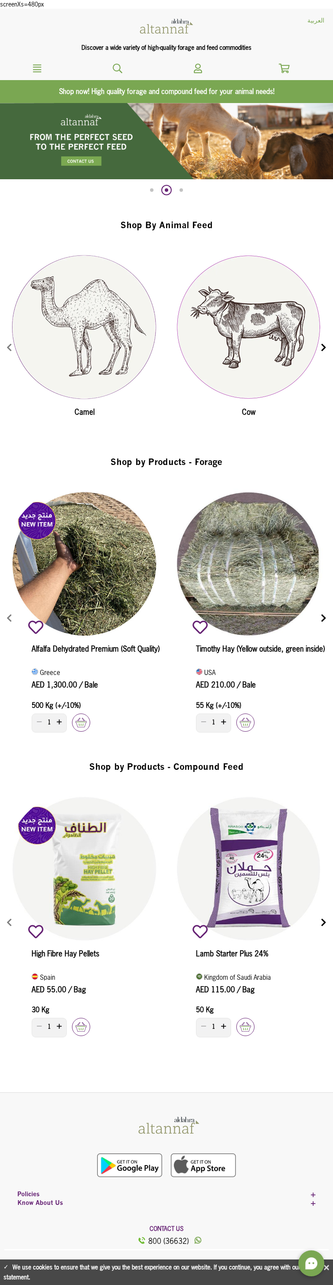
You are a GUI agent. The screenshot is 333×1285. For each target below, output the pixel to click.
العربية (315, 20)
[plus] (59, 721)
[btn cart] (284, 69)
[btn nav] (118, 67)
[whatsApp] (197, 1240)
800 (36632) (168, 1241)
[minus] (39, 721)
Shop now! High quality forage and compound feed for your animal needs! (166, 91)
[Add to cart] (81, 723)
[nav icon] (197, 67)
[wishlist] (35, 627)
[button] (151, 190)
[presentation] (9, 348)
